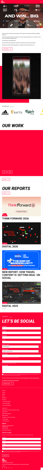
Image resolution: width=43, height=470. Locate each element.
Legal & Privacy (4, 411)
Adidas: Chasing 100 (17, 158)
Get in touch (6, 48)
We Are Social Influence (7, 405)
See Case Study (5, 168)
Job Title (4, 340)
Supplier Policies (5, 415)
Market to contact (5, 344)
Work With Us (4, 397)
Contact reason (5, 349)
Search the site (4, 408)
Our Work (3, 392)
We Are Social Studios (7, 401)
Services (3, 390)
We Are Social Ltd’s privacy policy (23, 374)
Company (3, 443)
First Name (4, 326)
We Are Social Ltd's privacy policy (23, 451)
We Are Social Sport (6, 403)
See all (4, 179)
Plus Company (5, 419)
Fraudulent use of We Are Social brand (8, 417)
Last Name (4, 440)
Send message (6, 383)
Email (3, 447)
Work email (4, 335)
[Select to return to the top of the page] (3, 2)
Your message (5, 365)
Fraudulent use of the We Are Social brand (10, 380)
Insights (3, 394)
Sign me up (5, 455)
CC (2, 359)
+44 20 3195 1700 (5, 428)
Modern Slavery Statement (6, 413)
